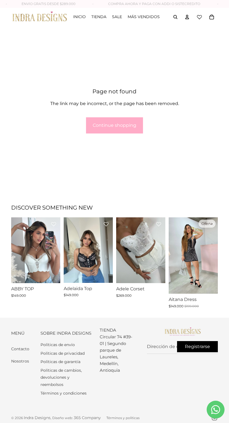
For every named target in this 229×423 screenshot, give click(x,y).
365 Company (87, 417)
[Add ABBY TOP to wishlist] (54, 224)
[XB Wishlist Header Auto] (199, 17)
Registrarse (197, 346)
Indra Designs (37, 417)
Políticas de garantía (60, 361)
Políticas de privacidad (62, 353)
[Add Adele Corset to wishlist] (159, 224)
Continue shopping (114, 125)
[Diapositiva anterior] (15, 250)
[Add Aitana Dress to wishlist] (211, 224)
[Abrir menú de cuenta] (187, 17)
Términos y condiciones (63, 393)
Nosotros (20, 361)
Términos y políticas (123, 418)
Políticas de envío (57, 344)
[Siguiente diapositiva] (56, 250)
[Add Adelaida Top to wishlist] (106, 224)
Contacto (20, 348)
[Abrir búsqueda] (175, 17)
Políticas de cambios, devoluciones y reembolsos (61, 377)
